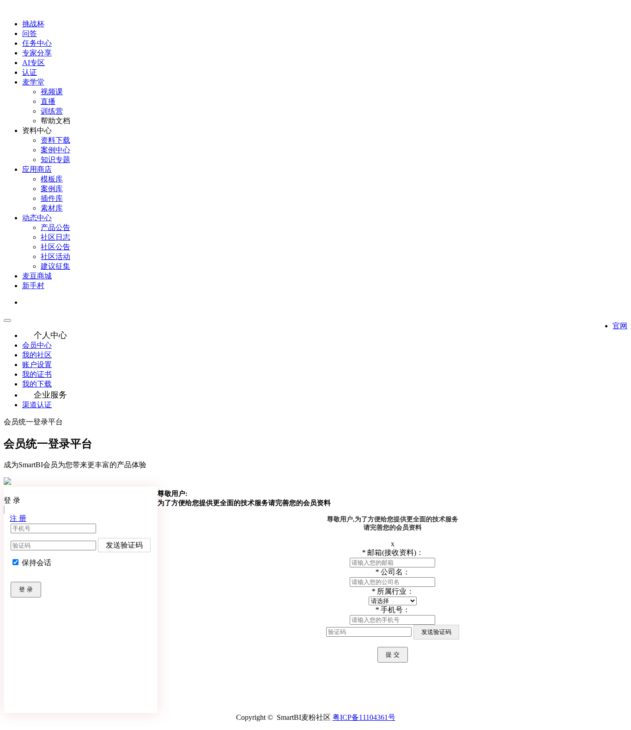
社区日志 (55, 237)
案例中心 (55, 150)
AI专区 (33, 62)
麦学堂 (33, 82)
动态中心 (37, 218)
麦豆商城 (37, 276)
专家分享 (37, 53)
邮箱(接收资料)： (393, 552)
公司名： (392, 572)
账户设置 (37, 364)
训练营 (52, 111)
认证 (29, 72)
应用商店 (37, 169)
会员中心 (37, 345)
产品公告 (55, 227)
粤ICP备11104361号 (364, 717)
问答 (29, 33)
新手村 (33, 286)
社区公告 (55, 247)
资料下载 (55, 140)
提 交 (393, 654)
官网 (620, 326)
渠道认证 (37, 405)
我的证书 (37, 374)
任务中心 (37, 43)
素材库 (52, 208)
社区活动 (55, 256)
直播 (48, 101)
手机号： (392, 610)
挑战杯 (33, 24)
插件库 (52, 198)
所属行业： (392, 591)
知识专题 (55, 159)
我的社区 (37, 355)
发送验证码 (124, 545)
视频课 (52, 92)
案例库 (52, 189)
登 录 (26, 589)
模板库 (52, 179)
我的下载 (37, 384)
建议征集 (55, 266)
